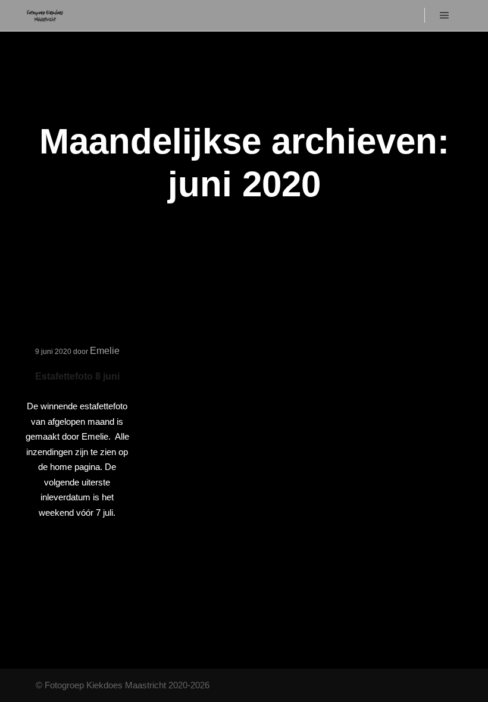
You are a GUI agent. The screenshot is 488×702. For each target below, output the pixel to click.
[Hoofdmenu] (444, 15)
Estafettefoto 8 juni (77, 376)
